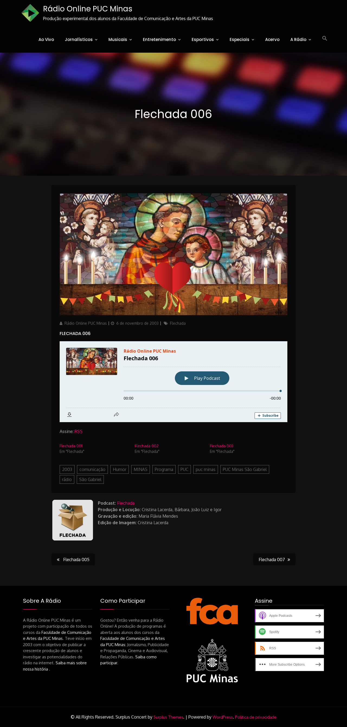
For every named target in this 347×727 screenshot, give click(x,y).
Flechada (178, 323)
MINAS (140, 469)
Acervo (272, 39)
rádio (67, 479)
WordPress (223, 717)
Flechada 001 (71, 446)
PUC (184, 469)
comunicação (92, 469)
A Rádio (298, 39)
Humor (119, 469)
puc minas (206, 469)
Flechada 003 (221, 446)
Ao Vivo (46, 39)
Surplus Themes (168, 717)
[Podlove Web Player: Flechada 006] (173, 381)
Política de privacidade (256, 717)
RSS (79, 431)
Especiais (239, 39)
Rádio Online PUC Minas (87, 9)
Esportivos (203, 39)
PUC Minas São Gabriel (245, 469)
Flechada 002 (147, 446)
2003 (67, 469)
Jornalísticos (79, 39)
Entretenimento (159, 39)
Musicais (117, 39)
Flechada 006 (75, 333)
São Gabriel (90, 479)
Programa (164, 469)
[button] (324, 38)
